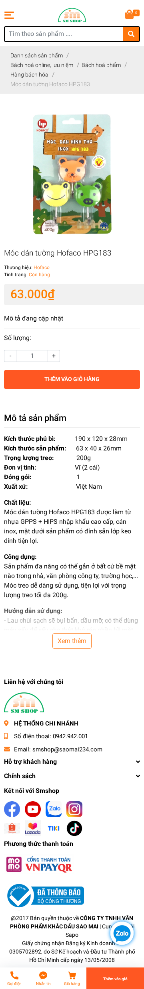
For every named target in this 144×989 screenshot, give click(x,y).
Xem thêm (72, 641)
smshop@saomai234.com (67, 749)
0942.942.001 (70, 736)
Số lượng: (17, 338)
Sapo (72, 935)
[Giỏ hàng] (130, 15)
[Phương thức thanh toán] (39, 864)
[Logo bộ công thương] (44, 895)
